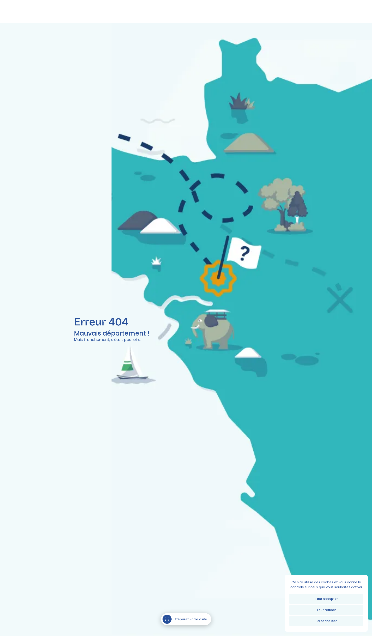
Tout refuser (326, 610)
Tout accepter (326, 599)
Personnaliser (326, 621)
